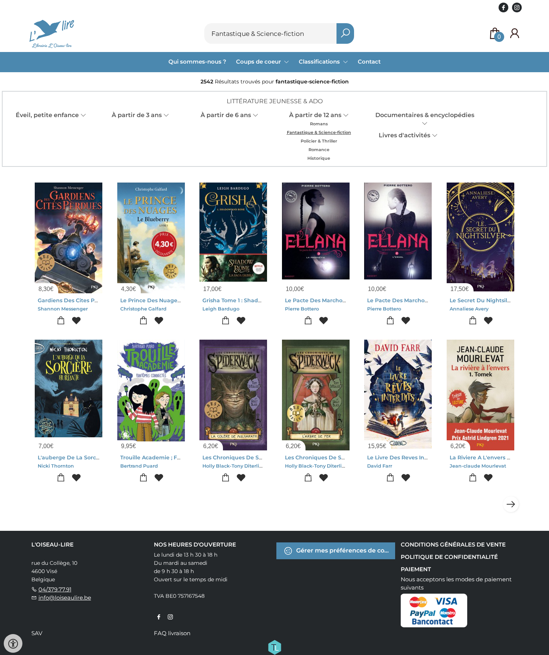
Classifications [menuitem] (320, 61)
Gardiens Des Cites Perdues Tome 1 (85, 300)
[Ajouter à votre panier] (61, 321)
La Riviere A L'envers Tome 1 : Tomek (499, 457)
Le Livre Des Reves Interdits (404, 457)
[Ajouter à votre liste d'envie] (76, 321)
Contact (369, 61)
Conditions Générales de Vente (453, 544)
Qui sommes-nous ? (197, 61)
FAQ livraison (172, 633)
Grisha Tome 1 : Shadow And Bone (248, 300)
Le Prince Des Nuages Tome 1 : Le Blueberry (179, 300)
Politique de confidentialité (449, 556)
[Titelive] (274, 646)
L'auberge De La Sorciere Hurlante (85, 457)
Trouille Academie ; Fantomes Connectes (176, 457)
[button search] (345, 33)
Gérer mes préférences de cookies (345, 550)
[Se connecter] (515, 33)
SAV (36, 633)
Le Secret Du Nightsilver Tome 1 (493, 300)
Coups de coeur (259, 61)
